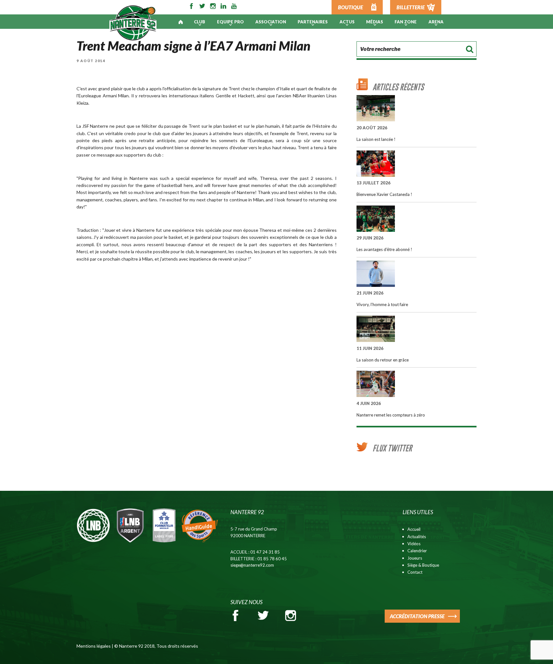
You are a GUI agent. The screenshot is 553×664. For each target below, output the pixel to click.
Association (270, 21)
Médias (374, 21)
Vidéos (414, 543)
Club (199, 21)
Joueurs (414, 558)
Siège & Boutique (423, 565)
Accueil (414, 529)
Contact (414, 572)
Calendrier (417, 550)
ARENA (436, 21)
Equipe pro (230, 21)
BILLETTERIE (411, 7)
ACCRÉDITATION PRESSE (417, 616)
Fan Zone (406, 21)
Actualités (416, 536)
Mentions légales (93, 646)
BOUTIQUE (350, 7)
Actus (347, 21)
